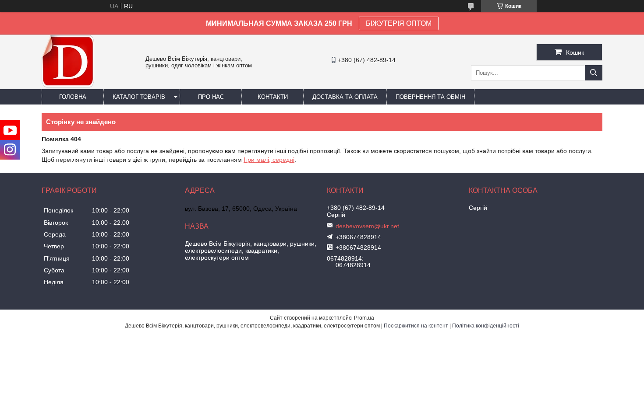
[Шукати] (593, 72)
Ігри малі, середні (269, 159)
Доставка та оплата (345, 97)
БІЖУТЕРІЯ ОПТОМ (399, 23)
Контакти (273, 97)
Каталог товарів (139, 97)
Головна (72, 97)
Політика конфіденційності (485, 326)
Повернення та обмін (430, 97)
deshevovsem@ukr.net (367, 226)
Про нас (211, 97)
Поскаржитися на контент (416, 326)
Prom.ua (364, 318)
